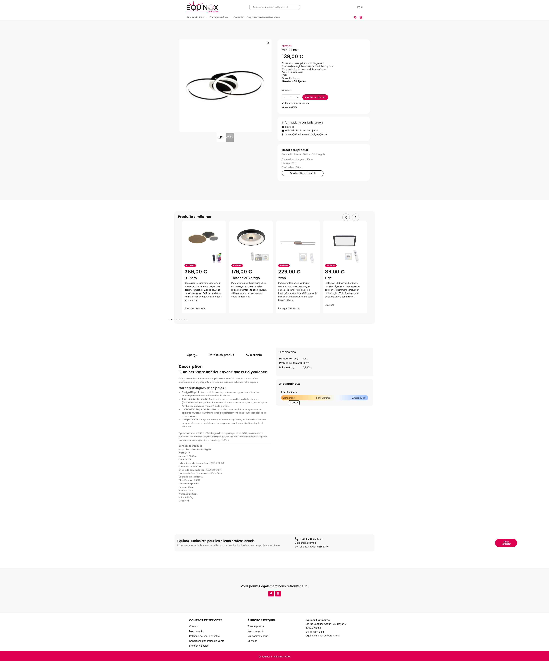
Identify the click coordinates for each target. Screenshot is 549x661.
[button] (267, 43)
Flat (281, 278)
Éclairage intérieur (195, 17)
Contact (193, 626)
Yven (235, 278)
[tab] (192, 354)
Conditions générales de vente (206, 640)
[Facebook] (355, 17)
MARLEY (331, 278)
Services (252, 640)
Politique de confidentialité (204, 636)
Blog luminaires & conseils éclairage (263, 17)
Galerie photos (255, 626)
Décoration (239, 17)
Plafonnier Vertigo (198, 278)
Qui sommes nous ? (258, 636)
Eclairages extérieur (219, 17)
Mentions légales (199, 645)
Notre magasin (255, 631)
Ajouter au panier (315, 97)
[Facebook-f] (271, 593)
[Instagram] (360, 17)
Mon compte (196, 631)
